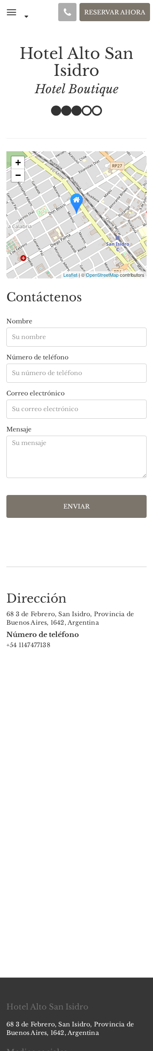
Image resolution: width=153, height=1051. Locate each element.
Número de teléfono (37, 357)
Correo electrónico (35, 393)
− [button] (18, 175)
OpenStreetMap (102, 274)
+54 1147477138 (28, 645)
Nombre (19, 321)
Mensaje (18, 429)
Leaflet (70, 274)
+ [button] (18, 162)
